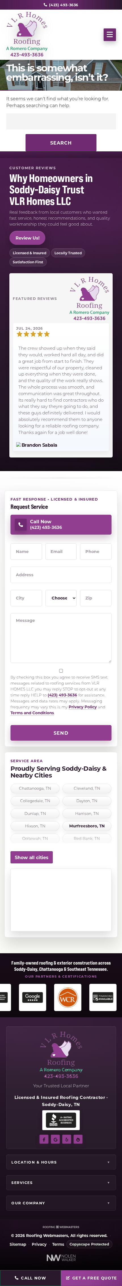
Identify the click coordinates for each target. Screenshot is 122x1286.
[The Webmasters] (61, 1227)
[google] (55, 1139)
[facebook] (44, 1139)
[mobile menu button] (110, 34)
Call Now (33, 1278)
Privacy (39, 1244)
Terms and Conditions (32, 712)
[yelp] (66, 1139)
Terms (58, 1244)
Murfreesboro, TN (87, 826)
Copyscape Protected (89, 1244)
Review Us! (27, 238)
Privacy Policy (83, 706)
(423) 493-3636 (62, 695)
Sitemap (18, 1244)
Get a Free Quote (94, 1278)
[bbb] (78, 1139)
